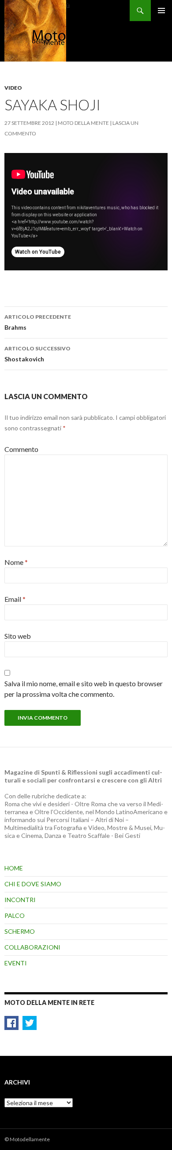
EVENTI (15, 963)
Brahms (37, 322)
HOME (13, 868)
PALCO (14, 915)
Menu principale (161, 10)
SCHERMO (19, 931)
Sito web (17, 636)
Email (15, 599)
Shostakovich (37, 354)
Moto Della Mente (83, 123)
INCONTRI (20, 899)
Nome (16, 562)
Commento (21, 449)
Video (13, 87)
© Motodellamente (27, 1139)
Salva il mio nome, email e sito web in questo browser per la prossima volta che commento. (83, 688)
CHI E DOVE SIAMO (32, 884)
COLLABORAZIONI (32, 947)
